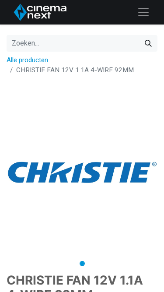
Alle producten (27, 60)
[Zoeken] (148, 43)
